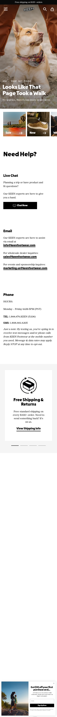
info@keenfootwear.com (19, 245)
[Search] (45, 9)
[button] (5, 9)
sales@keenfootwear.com (20, 257)
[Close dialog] (54, 683)
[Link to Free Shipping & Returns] (28, 405)
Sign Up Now (42, 705)
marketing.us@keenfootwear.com (25, 268)
